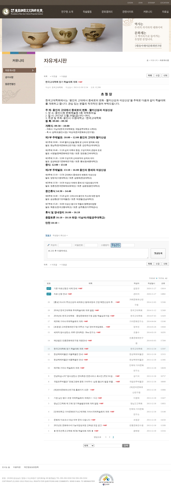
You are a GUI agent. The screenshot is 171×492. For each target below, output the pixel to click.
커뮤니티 (154, 60)
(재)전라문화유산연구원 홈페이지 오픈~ (71, 390)
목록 (45, 76)
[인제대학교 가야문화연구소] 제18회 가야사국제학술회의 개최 (81, 412)
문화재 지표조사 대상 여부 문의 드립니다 (72, 420)
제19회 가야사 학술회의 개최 (66, 368)
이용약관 (17, 467)
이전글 (54, 76)
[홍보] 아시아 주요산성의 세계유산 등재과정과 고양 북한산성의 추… (84, 302)
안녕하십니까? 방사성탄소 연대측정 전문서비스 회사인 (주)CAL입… (84, 376)
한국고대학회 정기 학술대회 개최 (68, 349)
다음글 (64, 76)
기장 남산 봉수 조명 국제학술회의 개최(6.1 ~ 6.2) (75, 398)
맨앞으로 (97, 437)
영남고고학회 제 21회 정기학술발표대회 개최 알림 (76, 403)
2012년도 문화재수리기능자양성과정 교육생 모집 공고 (78, 425)
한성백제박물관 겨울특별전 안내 (68, 354)
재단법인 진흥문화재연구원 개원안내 (70, 340)
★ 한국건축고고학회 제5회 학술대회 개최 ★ (73, 431)
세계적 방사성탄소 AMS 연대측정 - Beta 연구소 (75, 332)
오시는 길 (6, 467)
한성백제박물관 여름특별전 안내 (68, 360)
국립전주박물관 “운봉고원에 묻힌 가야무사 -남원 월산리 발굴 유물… (84, 381)
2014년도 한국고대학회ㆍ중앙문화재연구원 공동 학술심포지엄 (81, 316)
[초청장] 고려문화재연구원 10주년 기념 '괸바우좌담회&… (79, 327)
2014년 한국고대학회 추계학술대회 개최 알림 (74, 310)
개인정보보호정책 (31, 467)
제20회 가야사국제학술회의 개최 (68, 321)
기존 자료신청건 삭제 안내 (65, 288)
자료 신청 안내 (60, 294)
